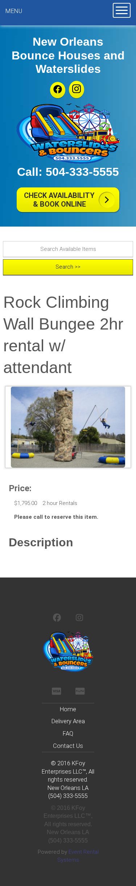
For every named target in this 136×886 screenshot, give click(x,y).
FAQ (68, 733)
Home (68, 709)
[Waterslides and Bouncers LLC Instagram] (76, 89)
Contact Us (68, 745)
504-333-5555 (82, 171)
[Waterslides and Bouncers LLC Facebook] (57, 90)
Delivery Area (68, 721)
